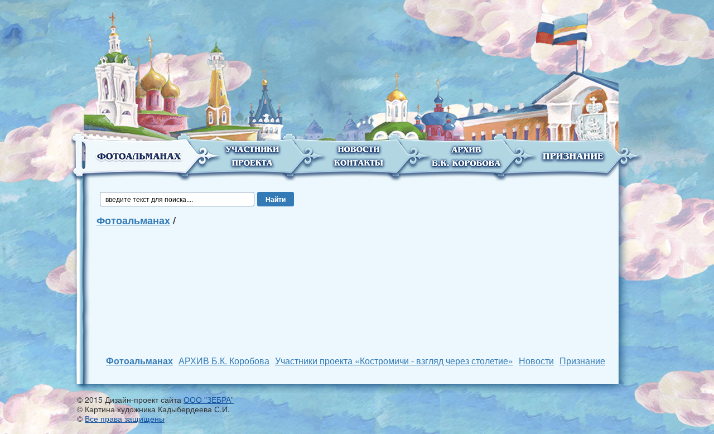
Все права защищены (125, 418)
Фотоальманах (133, 220)
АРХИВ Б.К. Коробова (223, 360)
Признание (582, 360)
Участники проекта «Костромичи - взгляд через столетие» (394, 360)
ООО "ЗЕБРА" (209, 399)
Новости (536, 360)
